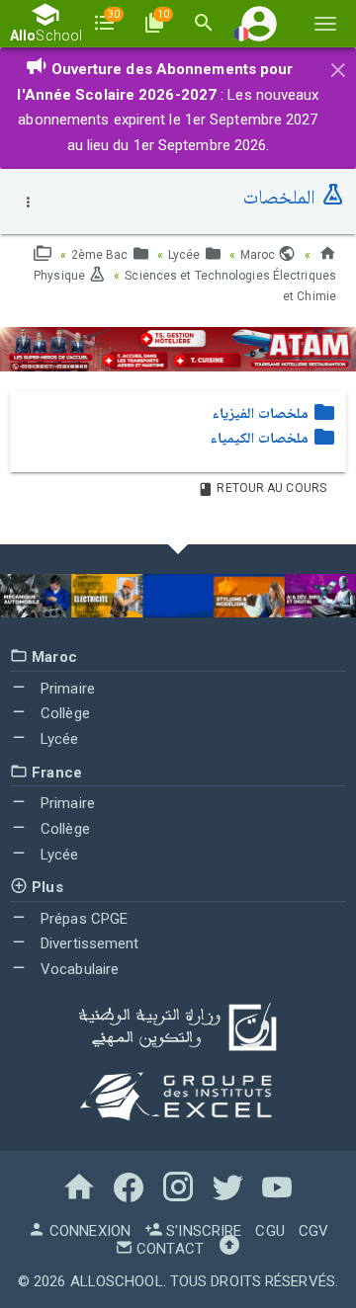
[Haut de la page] (229, 1249)
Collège (63, 713)
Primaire (66, 688)
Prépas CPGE (82, 919)
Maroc (259, 255)
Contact (168, 1249)
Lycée (186, 255)
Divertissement (88, 943)
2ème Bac (101, 255)
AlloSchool (116, 1281)
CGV (313, 1231)
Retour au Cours (270, 488)
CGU (269, 1231)
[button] (259, 23)
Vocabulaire (78, 969)
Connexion (88, 1231)
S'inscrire (201, 1231)
